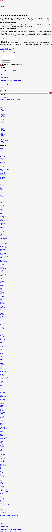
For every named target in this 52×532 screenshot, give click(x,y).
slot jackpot (1, 418)
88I (0, 361)
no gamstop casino (2, 192)
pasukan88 (1, 441)
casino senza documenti (3, 226)
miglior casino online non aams (4, 454)
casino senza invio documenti (4, 377)
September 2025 (3, 118)
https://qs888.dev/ (2, 329)
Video (0, 8)
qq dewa (1, 450)
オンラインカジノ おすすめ (3, 243)
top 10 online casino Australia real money (5, 297)
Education (2, 131)
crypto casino (2, 267)
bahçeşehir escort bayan (3, 161)
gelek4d (1, 195)
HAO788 (1, 157)
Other (2, 518)
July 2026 (2, 110)
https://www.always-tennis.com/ (4, 380)
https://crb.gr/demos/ (3, 465)
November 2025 (3, 117)
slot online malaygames (3, 487)
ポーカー (1, 250)
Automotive (2, 128)
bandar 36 (1, 385)
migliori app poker (2, 372)
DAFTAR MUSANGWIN (3, 414)
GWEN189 (1, 338)
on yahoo (1, 271)
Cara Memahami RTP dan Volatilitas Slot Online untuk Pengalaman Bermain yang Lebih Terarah (10, 99)
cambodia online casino (3, 205)
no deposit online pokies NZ (3, 428)
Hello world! (7, 105)
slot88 (1, 160)
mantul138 (1, 398)
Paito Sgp (1, 424)
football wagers (2, 493)
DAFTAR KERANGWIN (3, 350)
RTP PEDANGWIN (2, 405)
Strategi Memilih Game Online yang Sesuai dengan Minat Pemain (8, 48)
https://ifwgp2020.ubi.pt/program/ (4, 504)
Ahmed (1, 72)
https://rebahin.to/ (2, 217)
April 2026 (2, 112)
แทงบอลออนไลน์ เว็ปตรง (3, 174)
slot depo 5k (1, 252)
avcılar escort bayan (2, 173)
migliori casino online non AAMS (4, 256)
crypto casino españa (3, 370)
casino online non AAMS (3, 371)
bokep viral (1, 440)
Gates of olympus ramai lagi (3, 437)
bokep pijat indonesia (3, 345)
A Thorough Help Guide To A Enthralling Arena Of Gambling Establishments (10, 80)
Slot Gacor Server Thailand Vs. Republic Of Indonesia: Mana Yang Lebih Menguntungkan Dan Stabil (14, 89)
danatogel (1, 492)
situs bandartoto (2, 363)
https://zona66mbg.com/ (3, 162)
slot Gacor (1, 379)
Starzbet (1, 168)
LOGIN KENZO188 (2, 412)
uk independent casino (3, 332)
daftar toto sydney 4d (3, 167)
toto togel (1, 298)
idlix (0, 242)
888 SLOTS (1, 209)
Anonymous (1, 77)
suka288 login (2, 233)
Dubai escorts (2, 466)
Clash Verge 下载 (2, 334)
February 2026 (3, 114)
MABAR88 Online (2, 476)
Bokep (1, 259)
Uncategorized (3, 143)
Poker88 (1, 358)
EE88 (0, 388)
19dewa (1, 273)
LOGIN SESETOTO (2, 343)
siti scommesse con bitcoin (3, 258)
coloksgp (1, 481)
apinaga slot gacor (2, 180)
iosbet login (1, 214)
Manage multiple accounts (3, 274)
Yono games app (2, 152)
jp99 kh (1, 202)
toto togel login (2, 498)
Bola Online (1, 435)
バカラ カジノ (2, 240)
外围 (0, 321)
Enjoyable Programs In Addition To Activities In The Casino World (9, 84)
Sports (2, 141)
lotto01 (1, 494)
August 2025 (2, 119)
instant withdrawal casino (3, 347)
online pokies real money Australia (4, 390)
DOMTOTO (1, 317)
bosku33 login (2, 264)
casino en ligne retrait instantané (4, 261)
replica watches (2, 393)
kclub (0, 199)
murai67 (1, 182)
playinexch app (2, 364)
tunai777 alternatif (2, 318)
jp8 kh (1, 204)
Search (1, 91)
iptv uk (1, 320)
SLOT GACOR (1, 351)
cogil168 (1, 502)
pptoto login (1, 505)
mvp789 (1, 224)
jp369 (0, 201)
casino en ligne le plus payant (4, 253)
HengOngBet (2, 366)
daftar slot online (2, 176)
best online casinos (2, 392)
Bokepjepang (2, 422)
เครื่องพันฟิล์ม (1, 235)
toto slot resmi (2, 470)
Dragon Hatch (2, 314)
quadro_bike (1, 81)
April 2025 (2, 123)
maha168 (1, 165)
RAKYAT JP (1, 302)
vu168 (1, 265)
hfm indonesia (2, 231)
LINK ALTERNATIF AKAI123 (3, 305)
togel (0, 312)
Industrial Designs (3, 135)
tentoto (1, 210)
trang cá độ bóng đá (2, 369)
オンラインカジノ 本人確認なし (4, 215)
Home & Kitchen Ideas (3, 134)
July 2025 (2, 120)
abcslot (1, 419)
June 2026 (2, 111)
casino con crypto (2, 223)
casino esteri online (2, 266)
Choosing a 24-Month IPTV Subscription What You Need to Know (7, 97)
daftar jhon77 (2, 469)
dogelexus (1, 475)
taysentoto (1, 171)
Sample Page (2, 6)
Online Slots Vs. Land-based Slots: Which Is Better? (6, 49)
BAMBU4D (1, 483)
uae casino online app (3, 249)
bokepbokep (1, 472)
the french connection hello (3, 220)
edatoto (1, 183)
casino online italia (2, 221)
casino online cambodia (3, 396)
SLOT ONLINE (2, 416)
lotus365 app (1, 387)
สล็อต (0, 445)
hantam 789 (1, 443)
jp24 (0, 200)
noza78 (1, 356)
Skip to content (2, 0)
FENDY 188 (1, 304)
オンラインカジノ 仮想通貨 (3, 247)
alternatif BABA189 (2, 488)
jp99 (0, 203)
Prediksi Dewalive (2, 461)
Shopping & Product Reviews (4, 140)
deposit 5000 (1, 285)
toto (0, 330)
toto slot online (2, 446)
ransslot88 (1, 341)
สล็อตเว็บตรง (1, 187)
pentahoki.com (2, 228)
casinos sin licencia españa (3, 246)
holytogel (1, 188)
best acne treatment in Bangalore (4, 169)
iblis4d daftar (1, 232)
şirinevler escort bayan (3, 172)
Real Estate (2, 139)
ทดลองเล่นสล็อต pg (2, 451)
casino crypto (2, 260)
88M (0, 360)
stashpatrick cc (2, 186)
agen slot (1, 150)
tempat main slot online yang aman (4, 491)
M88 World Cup (2, 292)
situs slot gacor (2, 423)
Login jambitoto (2, 272)
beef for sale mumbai (3, 400)
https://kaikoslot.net (2, 501)
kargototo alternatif (2, 384)
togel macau (1, 468)
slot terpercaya (2, 436)
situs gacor (1, 471)
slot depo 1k (1, 485)
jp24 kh (1, 198)
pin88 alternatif (2, 245)
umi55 (1, 462)
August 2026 (2, 109)
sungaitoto (1, 278)
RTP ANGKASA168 (2, 375)
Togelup (1, 337)
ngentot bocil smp (2, 460)
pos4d (1, 289)
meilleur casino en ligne (3, 239)
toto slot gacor (2, 374)
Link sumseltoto (2, 281)
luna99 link (1, 197)
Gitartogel (1, 496)
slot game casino (2, 365)
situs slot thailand (2, 179)
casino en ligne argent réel (3, 156)
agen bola (1, 433)
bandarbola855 (2, 499)
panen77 (1, 299)
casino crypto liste (2, 254)
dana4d (1, 362)
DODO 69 (1, 409)
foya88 (1, 324)
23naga (1, 383)
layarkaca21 (1, 434)
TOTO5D (1, 158)
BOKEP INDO (1, 346)
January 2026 (2, 115)
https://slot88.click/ (2, 323)
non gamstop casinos (3, 151)
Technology (2, 142)
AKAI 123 (1, 404)
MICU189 (1, 457)
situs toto (1, 463)
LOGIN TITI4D (2, 331)
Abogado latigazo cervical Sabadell (4, 315)
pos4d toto (1, 340)
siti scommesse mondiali (3, 268)
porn (0, 207)
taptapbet (1, 227)
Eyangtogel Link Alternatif (3, 489)
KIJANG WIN (1, 306)
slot (0, 154)
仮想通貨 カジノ (2, 368)
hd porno (1, 283)
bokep (1, 163)
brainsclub (1, 196)
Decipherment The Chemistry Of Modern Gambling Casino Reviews (9, 70)
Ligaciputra (1, 420)
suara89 (1, 208)
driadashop (1, 149)
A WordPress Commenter (3, 105)
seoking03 (1, 521)
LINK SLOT (1, 181)
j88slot (1, 342)
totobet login (2, 229)
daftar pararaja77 (2, 486)
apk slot (1, 490)
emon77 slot (1, 170)
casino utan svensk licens (3, 391)
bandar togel (1, 213)
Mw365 (1, 206)
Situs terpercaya (2, 401)
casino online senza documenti (4, 222)
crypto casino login (2, 348)
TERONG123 (1, 407)
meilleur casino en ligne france (4, 255)
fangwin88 (1, 327)
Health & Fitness (3, 133)
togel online (1, 184)
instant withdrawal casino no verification (5, 344)
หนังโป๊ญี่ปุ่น (1, 359)
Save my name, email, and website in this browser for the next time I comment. (11, 64)
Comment (1, 58)
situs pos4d (1, 275)
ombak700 (1, 389)
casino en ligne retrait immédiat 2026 (5, 262)
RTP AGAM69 (2, 349)
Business (2, 129)
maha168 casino (2, 166)
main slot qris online (2, 427)
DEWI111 (1, 153)
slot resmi (1, 477)
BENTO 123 (1, 308)
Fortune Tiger (2, 293)
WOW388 (1, 333)
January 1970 (2, 124)
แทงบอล (1, 425)
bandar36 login (48, 20)
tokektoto (1, 211)
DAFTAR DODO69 (2, 303)
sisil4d (1, 190)
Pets (1, 138)
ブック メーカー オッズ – (3, 367)
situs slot (1, 459)
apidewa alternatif (2, 234)
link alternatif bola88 (3, 458)
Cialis (0, 230)
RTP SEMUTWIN (2, 413)
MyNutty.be (1, 159)
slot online (1, 277)
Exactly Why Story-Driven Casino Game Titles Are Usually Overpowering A (10, 75)
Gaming (2, 69)
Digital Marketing (3, 130)
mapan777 (1, 225)
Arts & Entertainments (3, 127)
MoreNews (10, 531)
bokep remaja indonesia (3, 357)
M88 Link (1, 382)
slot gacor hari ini (2, 178)
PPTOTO (1, 147)
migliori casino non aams (3, 378)
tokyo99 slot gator (2, 336)
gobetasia (1, 429)
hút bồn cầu (1, 219)
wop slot (1, 311)
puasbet (1, 269)
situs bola (1, 193)
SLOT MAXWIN (2, 352)
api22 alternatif (2, 251)
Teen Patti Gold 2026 (3, 177)
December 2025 (3, 116)
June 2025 (2, 121)
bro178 (1, 288)
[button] (2, 5)
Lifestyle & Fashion (3, 137)
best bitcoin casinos (2, 325)
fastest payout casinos (3, 438)
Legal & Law (2, 136)
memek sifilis (1, 503)
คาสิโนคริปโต (2, 175)
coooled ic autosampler (3, 478)
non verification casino (3, 328)
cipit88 (1, 326)
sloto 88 (1, 212)
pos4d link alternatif (2, 270)
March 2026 (2, 113)
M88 (0, 248)
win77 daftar (1, 148)
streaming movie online (3, 216)
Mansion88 (1, 155)
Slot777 (1, 189)
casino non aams (2, 376)
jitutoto (1, 482)
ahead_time (1, 90)
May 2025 (2, 122)
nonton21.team (2, 218)
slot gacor (1, 241)
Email (1, 61)
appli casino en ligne (2, 244)
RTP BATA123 (2, 403)
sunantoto (1, 394)
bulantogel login (2, 296)
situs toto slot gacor (2, 484)
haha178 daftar (2, 381)
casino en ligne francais (3, 263)
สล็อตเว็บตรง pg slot (2, 291)
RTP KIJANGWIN (2, 408)
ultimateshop (2, 185)
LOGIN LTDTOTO (2, 339)
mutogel (1, 448)
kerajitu (1, 322)
